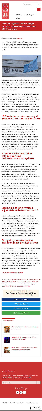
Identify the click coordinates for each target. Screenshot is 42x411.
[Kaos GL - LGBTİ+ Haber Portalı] (6, 11)
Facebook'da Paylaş (21, 299)
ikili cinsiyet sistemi (25, 284)
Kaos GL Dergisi (29, 15)
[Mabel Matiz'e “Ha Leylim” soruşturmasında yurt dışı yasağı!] (7, 329)
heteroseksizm (10, 284)
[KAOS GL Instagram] (24, 392)
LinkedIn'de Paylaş (21, 308)
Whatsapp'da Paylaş (21, 313)
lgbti (33, 284)
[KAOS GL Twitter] (21, 392)
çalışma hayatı (35, 279)
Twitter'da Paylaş (22, 304)
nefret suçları (26, 279)
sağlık (20, 281)
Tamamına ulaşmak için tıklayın (12, 273)
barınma (15, 281)
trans (17, 284)
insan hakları (14, 279)
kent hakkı (9, 281)
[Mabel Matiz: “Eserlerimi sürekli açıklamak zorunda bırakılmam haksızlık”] (7, 350)
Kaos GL (19, 38)
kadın (20, 279)
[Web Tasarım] (35, 408)
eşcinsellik (5, 286)
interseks (27, 286)
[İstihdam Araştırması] (21, 292)
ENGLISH (18, 15)
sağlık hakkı (31, 281)
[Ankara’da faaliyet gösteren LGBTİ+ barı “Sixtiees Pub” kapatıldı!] (7, 340)
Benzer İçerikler (8, 321)
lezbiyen (11, 286)
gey (15, 286)
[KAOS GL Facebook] (17, 392)
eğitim (3, 281)
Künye (18, 18)
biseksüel (20, 286)
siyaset (25, 281)
